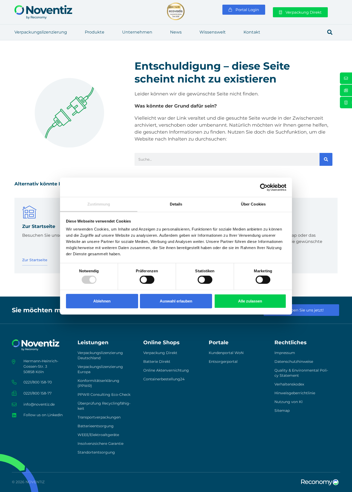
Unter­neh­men (137, 32)
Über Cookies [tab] (253, 204)
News (176, 32)
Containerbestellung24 (164, 379)
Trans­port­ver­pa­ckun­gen (99, 417)
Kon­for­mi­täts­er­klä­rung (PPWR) (98, 383)
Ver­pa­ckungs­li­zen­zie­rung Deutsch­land (100, 355)
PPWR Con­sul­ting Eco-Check (104, 394)
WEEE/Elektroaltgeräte (98, 434)
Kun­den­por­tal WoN (226, 352)
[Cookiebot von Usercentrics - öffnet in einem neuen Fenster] (263, 187)
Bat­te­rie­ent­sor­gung (96, 426)
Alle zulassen (250, 301)
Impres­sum (284, 352)
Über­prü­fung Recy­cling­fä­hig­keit (104, 406)
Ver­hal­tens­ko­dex (289, 384)
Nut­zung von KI (288, 401)
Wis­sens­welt (212, 32)
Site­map (282, 410)
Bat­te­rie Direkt (156, 361)
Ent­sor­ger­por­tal (223, 361)
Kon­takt (252, 32)
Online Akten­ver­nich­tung (166, 370)
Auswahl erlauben (176, 301)
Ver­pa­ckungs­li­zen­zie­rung (40, 32)
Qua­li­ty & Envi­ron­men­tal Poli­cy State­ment (301, 373)
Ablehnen (102, 301)
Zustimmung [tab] (98, 204)
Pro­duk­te (94, 32)
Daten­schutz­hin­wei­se (293, 361)
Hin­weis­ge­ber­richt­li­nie (294, 393)
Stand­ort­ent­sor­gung (96, 452)
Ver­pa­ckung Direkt (160, 352)
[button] (330, 32)
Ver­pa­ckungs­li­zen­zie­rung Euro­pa (100, 369)
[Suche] (326, 159)
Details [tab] (176, 204)
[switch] (147, 280)
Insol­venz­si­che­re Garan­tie (100, 443)
